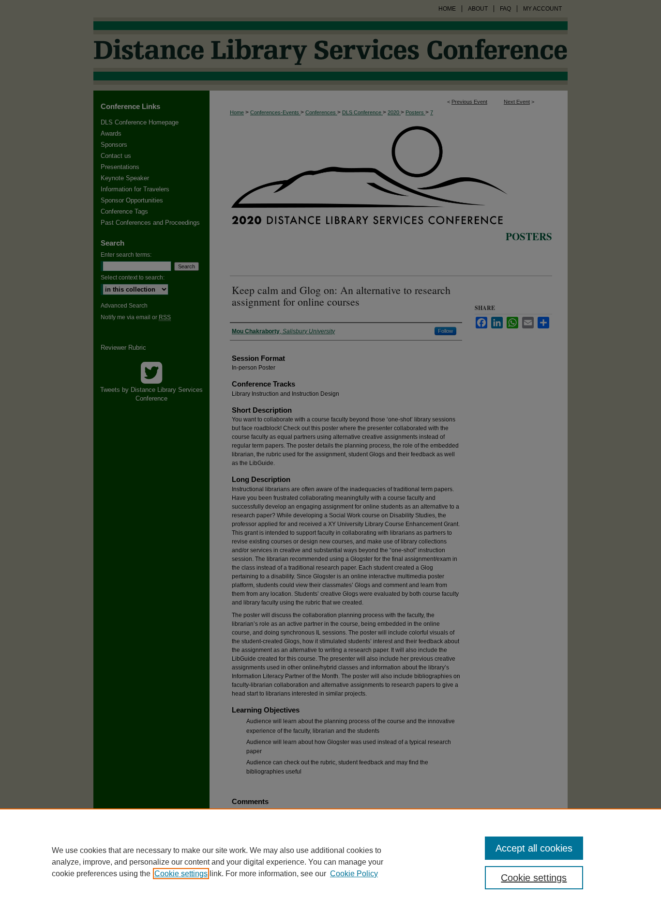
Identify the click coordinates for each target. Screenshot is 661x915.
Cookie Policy (354, 873)
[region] (330, 861)
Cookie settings (181, 873)
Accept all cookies (534, 848)
